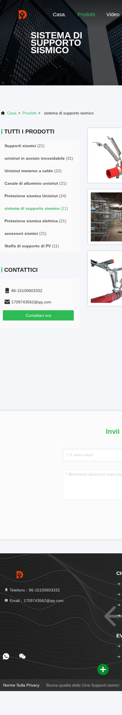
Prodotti (86, 14)
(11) (32, 246)
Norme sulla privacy (21, 685)
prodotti (29, 113)
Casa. (59, 14)
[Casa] (23, 14)
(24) (35, 196)
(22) (33, 171)
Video (112, 14)
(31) (39, 158)
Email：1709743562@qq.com (36, 600)
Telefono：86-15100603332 (34, 590)
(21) (25, 145)
